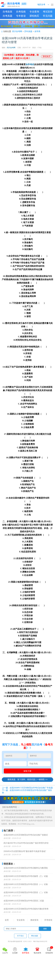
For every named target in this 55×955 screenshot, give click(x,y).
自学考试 (30, 64)
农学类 (37, 31)
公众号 (5, 953)
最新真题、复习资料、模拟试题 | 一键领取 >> (27, 779)
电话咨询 (37, 953)
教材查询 (34, 920)
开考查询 (48, 920)
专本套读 (21, 16)
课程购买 (34, 16)
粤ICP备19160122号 (40, 941)
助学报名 (25, 953)
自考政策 (7, 11)
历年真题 (28, 31)
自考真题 (7, 16)
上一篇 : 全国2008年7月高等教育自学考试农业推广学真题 (27, 788)
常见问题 (47, 16)
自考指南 (21, 11)
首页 (7, 920)
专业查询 (34, 11)
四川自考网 (17, 31)
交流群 (15, 953)
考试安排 (47, 11)
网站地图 (34, 936)
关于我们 (20, 936)
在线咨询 (49, 950)
